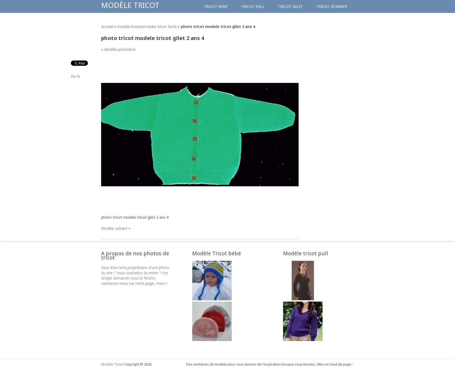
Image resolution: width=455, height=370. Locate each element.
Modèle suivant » (116, 228)
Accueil (107, 26)
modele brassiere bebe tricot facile (147, 26)
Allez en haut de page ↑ (335, 364)
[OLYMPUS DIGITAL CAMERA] (212, 298)
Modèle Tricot (130, 5)
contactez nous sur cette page (127, 283)
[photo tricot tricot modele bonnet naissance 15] (212, 339)
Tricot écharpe (331, 6)
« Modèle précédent (118, 49)
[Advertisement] (197, 69)
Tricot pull (253, 6)
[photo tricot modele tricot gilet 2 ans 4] (200, 184)
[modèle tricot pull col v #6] (303, 298)
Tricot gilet (290, 6)
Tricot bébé (216, 6)
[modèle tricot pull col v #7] (303, 339)
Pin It (75, 76)
